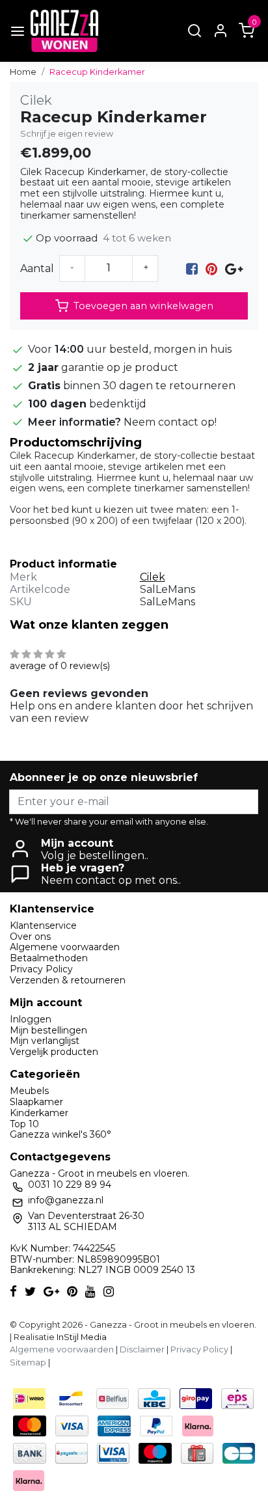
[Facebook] (192, 268)
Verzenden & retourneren (68, 980)
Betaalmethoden (49, 958)
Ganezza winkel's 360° (60, 1134)
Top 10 (24, 1124)
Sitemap (28, 1362)
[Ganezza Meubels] (64, 31)
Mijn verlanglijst (44, 1041)
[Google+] (234, 268)
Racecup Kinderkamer (97, 72)
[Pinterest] (211, 268)
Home (23, 72)
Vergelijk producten (54, 1052)
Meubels (29, 1091)
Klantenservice (43, 925)
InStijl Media (81, 1337)
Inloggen (30, 1019)
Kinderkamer (39, 1113)
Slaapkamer (36, 1102)
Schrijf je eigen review (66, 134)
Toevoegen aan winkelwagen (143, 306)
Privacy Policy (41, 969)
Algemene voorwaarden (65, 947)
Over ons (30, 936)
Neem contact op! (170, 422)
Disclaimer (142, 1349)
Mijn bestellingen (48, 1030)
